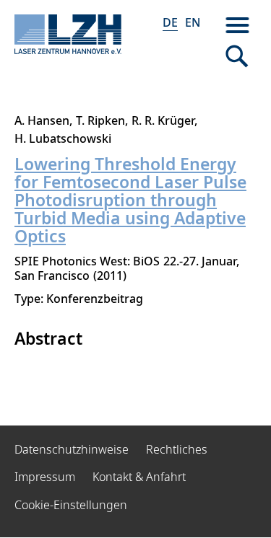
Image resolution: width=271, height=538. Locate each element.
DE (170, 22)
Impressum (44, 477)
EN (192, 22)
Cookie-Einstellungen (70, 505)
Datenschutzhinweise (71, 449)
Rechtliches (176, 449)
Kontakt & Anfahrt (139, 477)
